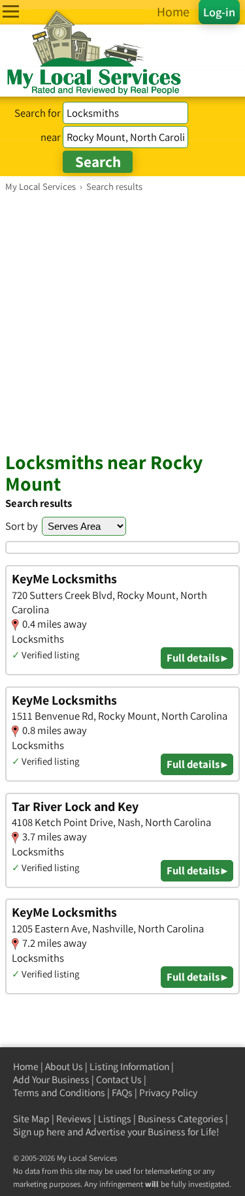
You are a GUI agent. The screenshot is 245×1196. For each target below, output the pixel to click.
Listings (114, 1118)
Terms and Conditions (59, 1092)
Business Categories (180, 1118)
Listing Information (129, 1066)
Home (26, 1066)
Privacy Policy (168, 1092)
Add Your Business (51, 1079)
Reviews (73, 1118)
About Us (64, 1066)
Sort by (21, 526)
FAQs (122, 1092)
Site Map (31, 1118)
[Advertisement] (122, 321)
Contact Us (119, 1079)
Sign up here (39, 1132)
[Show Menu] (11, 11)
